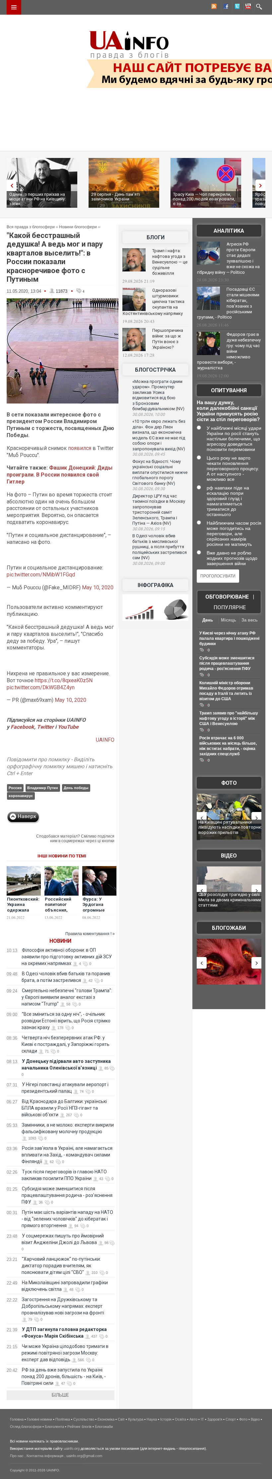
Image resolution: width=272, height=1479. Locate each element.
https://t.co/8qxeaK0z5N (64, 680)
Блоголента (54, 1427)
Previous (10, 185)
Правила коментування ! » (90, 933)
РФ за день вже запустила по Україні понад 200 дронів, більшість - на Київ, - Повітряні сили (64, 1376)
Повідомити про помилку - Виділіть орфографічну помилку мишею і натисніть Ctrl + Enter (59, 766)
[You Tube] (247, 7)
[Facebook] (224, 7)
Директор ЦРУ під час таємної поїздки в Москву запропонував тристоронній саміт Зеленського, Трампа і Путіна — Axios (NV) (158, 509)
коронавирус (21, 796)
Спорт (231, 1419)
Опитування (229, 390)
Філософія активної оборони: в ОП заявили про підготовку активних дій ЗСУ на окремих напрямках (67, 956)
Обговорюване (227, 597)
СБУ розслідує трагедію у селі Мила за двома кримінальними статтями (229, 899)
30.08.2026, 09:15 (148, 529)
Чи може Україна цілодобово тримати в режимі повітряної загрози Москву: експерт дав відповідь (65, 1353)
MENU (14, 7)
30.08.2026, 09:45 (148, 454)
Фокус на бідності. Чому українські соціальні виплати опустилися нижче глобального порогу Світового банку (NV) (159, 472)
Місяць (228, 620)
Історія (165, 1419)
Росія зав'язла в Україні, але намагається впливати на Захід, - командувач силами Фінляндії (67, 1155)
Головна (17, 1419)
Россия (15, 788)
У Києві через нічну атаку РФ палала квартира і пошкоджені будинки (229, 638)
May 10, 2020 (97, 587)
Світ (121, 1419)
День (207, 620)
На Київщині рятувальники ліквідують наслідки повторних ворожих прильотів (230, 827)
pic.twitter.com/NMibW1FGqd (41, 574)
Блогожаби (229, 928)
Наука (152, 1419)
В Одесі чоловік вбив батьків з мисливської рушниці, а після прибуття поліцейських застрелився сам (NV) (159, 546)
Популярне (230, 607)
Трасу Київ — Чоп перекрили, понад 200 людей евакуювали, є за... (204, 199)
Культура (135, 1419)
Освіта (180, 1419)
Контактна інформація (45, 1456)
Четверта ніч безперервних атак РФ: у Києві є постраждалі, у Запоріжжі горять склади (65, 1044)
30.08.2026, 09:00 (148, 563)
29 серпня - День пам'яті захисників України (115, 196)
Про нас (17, 1456)
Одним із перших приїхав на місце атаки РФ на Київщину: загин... (37, 199)
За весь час (249, 621)
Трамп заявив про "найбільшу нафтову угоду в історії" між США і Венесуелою (228, 718)
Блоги (156, 237)
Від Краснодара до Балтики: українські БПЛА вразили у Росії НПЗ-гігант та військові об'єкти (64, 1108)
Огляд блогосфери (25, 1427)
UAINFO (105, 740)
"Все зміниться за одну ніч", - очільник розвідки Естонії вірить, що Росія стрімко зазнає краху (66, 1020)
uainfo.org (72, 1448)
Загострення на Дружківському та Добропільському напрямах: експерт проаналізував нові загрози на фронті (63, 1306)
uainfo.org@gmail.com (84, 1456)
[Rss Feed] (213, 7)
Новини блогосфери (78, 227)
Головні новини (39, 1419)
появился (79, 448)
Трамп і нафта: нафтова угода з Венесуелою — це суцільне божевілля (169, 262)
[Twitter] (235, 7)
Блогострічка (155, 370)
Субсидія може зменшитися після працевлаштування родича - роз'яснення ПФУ (67, 1195)
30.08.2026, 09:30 (148, 488)
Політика (62, 1419)
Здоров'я (214, 1419)
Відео (229, 855)
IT (202, 1419)
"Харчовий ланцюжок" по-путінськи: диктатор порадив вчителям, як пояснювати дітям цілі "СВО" (61, 1265)
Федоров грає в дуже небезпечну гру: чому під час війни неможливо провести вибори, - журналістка (229, 351)
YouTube (68, 727)
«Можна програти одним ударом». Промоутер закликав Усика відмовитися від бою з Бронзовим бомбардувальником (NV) (158, 395)
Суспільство (83, 1419)
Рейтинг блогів (79, 1427)
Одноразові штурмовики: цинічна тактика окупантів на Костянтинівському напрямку (153, 302)
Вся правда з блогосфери (31, 227)
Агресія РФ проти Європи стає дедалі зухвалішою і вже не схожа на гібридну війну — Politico (228, 258)
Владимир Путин (42, 788)
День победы (76, 788)
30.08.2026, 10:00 (148, 414)
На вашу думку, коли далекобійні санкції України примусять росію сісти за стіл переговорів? (228, 411)
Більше (60, 1395)
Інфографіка (155, 585)
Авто (193, 1419)
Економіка (106, 1419)
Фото (229, 783)
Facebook (22, 727)
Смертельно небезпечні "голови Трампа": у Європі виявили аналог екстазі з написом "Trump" (67, 997)
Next (262, 185)
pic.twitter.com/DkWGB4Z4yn (41, 687)
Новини (60, 941)
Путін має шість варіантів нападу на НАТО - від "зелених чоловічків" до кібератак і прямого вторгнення (67, 1219)
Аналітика (229, 231)
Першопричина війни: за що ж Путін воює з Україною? (167, 339)
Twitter (46, 727)
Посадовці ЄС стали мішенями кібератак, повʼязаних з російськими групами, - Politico (228, 303)
